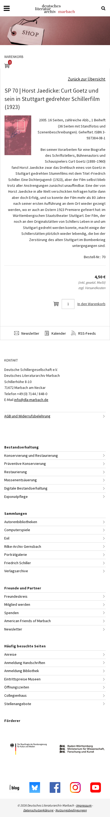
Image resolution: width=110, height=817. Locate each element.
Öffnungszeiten (16, 687)
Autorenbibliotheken (20, 521)
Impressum (84, 805)
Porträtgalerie (15, 554)
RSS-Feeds (86, 333)
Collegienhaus (15, 695)
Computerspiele (17, 529)
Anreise (10, 654)
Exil (6, 538)
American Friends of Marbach (27, 620)
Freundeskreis (16, 596)
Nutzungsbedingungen (71, 810)
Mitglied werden (17, 604)
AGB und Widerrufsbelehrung (27, 416)
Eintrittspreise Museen (22, 679)
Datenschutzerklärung (38, 810)
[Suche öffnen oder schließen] (103, 8)
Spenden (11, 612)
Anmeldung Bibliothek (21, 670)
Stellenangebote (17, 703)
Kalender (58, 333)
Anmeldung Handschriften (24, 662)
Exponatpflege (16, 496)
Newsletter (30, 333)
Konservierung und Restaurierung (31, 455)
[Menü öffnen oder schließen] (6, 8)
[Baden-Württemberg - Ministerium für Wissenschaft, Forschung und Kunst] (81, 750)
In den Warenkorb (91, 303)
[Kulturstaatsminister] (28, 749)
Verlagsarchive (16, 570)
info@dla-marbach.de (31, 399)
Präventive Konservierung (25, 463)
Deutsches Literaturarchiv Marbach (55, 8)
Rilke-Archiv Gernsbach (22, 546)
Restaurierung (15, 471)
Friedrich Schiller (17, 562)
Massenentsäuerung (20, 479)
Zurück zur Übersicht (86, 79)
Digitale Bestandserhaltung (26, 488)
